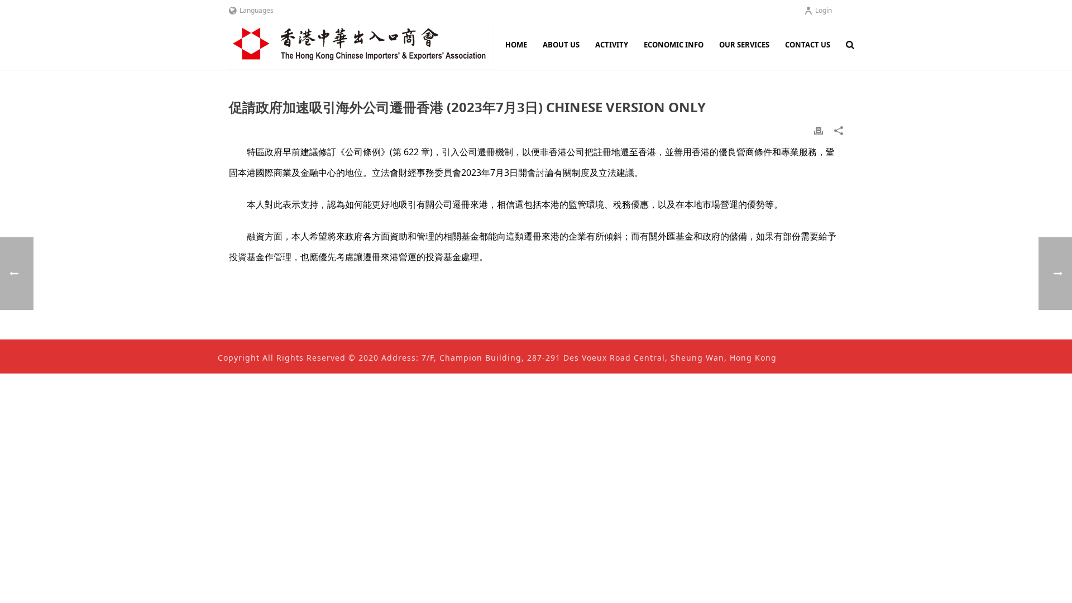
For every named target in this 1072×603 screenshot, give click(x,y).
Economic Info (674, 45)
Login (823, 10)
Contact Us (807, 45)
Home (516, 45)
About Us (561, 45)
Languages (257, 10)
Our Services (744, 45)
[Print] (818, 129)
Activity (611, 45)
